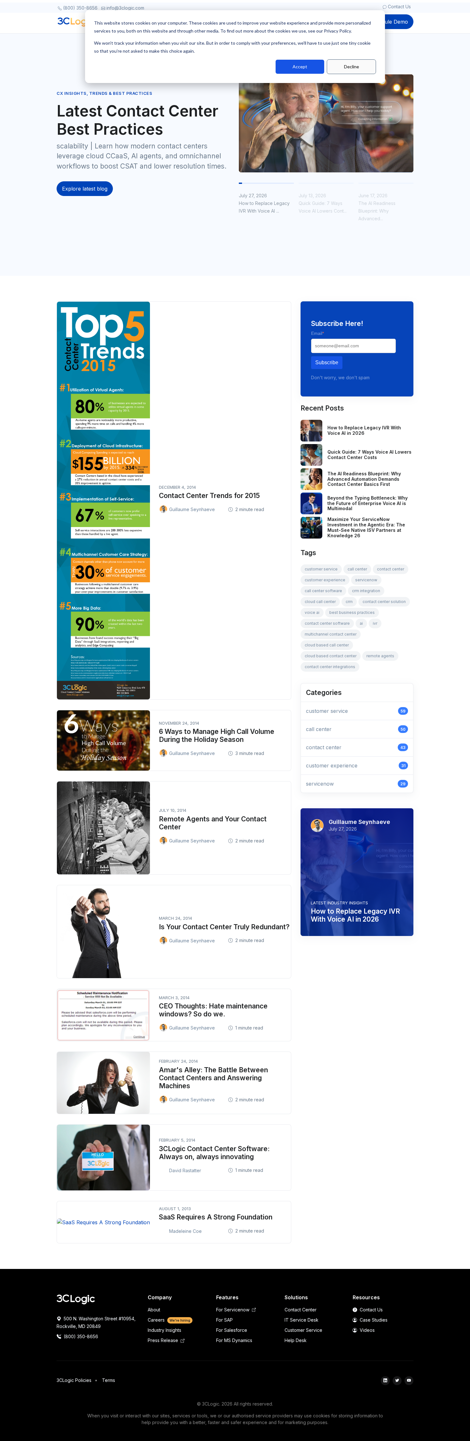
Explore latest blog (84, 188)
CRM (349, 601)
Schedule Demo (388, 22)
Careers (169, 1320)
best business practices (352, 612)
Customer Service (303, 1330)
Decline (351, 66)
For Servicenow (233, 1309)
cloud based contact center (330, 655)
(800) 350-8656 (80, 8)
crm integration (366, 590)
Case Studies (373, 1320)
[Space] (76, 1299)
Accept (300, 66)
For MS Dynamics (234, 1340)
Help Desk (296, 1340)
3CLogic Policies (74, 1380)
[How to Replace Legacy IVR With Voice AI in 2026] (326, 123)
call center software (323, 590)
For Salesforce (231, 1330)
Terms (108, 1380)
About (154, 1309)
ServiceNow (366, 579)
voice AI (312, 612)
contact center (390, 569)
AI (361, 623)
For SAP (224, 1320)
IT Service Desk (301, 1320)
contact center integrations (330, 666)
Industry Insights (164, 1330)
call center (357, 569)
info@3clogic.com (124, 8)
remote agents (380, 655)
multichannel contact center (330, 634)
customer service (321, 569)
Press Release (163, 1340)
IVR (375, 623)
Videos (366, 1330)
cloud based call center (327, 645)
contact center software (327, 623)
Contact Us (399, 6)
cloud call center (320, 601)
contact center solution (384, 601)
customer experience (325, 579)
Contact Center (301, 1309)
